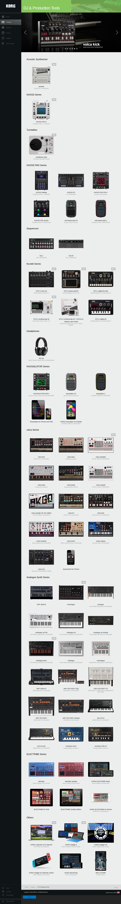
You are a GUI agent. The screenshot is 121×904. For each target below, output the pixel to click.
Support (8, 38)
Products (8, 22)
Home (8, 17)
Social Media (9, 895)
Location (8, 891)
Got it (29, 897)
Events (8, 33)
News (7, 888)
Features (8, 27)
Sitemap (116, 887)
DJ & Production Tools (43, 887)
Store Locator (10, 43)
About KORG (10, 901)
